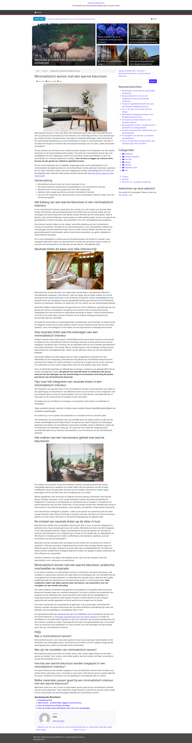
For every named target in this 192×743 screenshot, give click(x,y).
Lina (60, 81)
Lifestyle (128, 165)
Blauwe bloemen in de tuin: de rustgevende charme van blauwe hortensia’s (110, 39)
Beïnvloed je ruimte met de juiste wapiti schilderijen (59, 61)
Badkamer (129, 154)
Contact (125, 176)
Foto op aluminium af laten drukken (54, 705)
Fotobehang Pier (45, 700)
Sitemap (125, 179)
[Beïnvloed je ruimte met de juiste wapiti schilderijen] (64, 44)
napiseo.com (127, 195)
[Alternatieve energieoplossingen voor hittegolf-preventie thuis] (144, 55)
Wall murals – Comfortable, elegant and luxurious (60, 703)
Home (38, 12)
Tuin (99, 34)
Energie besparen (135, 58)
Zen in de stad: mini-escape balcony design (62, 19)
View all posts (58, 721)
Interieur (36, 57)
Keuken (128, 162)
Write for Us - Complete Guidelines (136, 182)
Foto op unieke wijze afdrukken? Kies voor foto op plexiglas (64, 708)
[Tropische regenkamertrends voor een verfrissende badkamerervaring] (144, 33)
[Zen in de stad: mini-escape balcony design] (112, 55)
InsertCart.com (39, 739)
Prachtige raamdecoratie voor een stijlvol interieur (76, 617)
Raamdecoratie (131, 167)
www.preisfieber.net (96, 3)
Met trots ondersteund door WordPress (48, 737)
